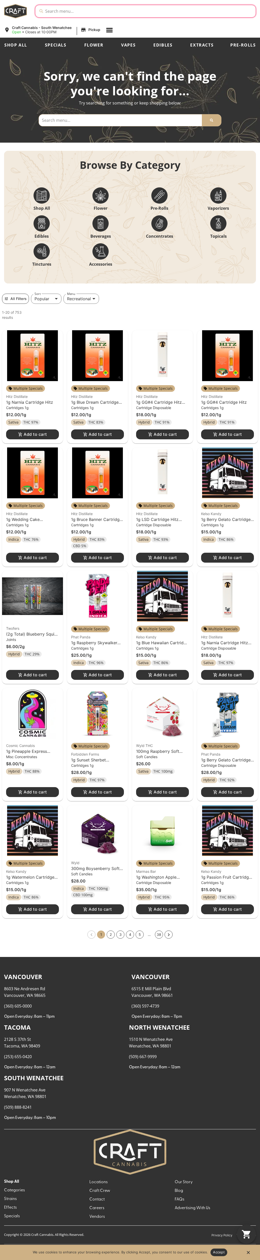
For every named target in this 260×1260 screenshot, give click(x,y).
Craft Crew (99, 1191)
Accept (219, 1252)
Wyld (75, 863)
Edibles (162, 45)
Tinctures (41, 264)
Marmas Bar (146, 871)
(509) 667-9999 (143, 1056)
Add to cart (35, 434)
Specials (56, 45)
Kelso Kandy (211, 514)
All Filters (18, 298)
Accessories (100, 264)
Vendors (97, 1217)
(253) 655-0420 (18, 1056)
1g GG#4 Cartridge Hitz (224, 402)
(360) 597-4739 (145, 1006)
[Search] (211, 120)
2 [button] (111, 934)
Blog (179, 1191)
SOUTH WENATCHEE (33, 1078)
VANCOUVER (23, 976)
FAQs (179, 1199)
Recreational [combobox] (79, 298)
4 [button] (130, 934)
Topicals (218, 236)
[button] (53, 30)
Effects (10, 1208)
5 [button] (140, 934)
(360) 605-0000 (18, 1006)
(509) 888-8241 (18, 1107)
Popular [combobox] (42, 298)
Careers (96, 1208)
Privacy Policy (222, 1235)
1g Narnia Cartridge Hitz (29, 402)
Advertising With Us (192, 1208)
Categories (14, 1190)
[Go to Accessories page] (100, 251)
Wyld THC (144, 745)
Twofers (12, 628)
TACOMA (17, 1027)
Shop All (15, 45)
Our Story (184, 1182)
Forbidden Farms (85, 754)
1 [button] (101, 934)
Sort (38, 294)
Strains (10, 1199)
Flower (94, 45)
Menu (71, 294)
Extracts (202, 45)
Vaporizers (218, 208)
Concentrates (159, 236)
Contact (97, 1199)
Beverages (100, 236)
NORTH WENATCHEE (159, 1027)
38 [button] (159, 934)
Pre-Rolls (243, 45)
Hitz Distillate (17, 396)
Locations (98, 1182)
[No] (248, 1254)
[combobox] (149, 11)
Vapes (128, 45)
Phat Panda (80, 637)
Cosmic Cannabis (20, 745)
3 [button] (120, 934)
